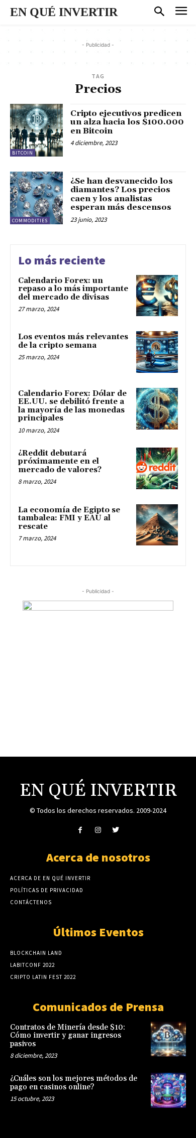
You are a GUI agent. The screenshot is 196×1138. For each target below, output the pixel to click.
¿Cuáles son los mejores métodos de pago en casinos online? (73, 1083)
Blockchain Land (36, 952)
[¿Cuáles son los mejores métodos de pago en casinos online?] (168, 1090)
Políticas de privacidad (46, 890)
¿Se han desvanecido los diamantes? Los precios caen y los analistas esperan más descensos (121, 194)
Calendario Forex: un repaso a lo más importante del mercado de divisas (73, 289)
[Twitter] (116, 830)
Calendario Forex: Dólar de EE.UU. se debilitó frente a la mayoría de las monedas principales (72, 406)
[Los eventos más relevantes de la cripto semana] (157, 352)
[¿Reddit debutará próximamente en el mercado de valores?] (157, 468)
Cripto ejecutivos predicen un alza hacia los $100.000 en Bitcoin (127, 122)
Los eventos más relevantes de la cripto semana (73, 341)
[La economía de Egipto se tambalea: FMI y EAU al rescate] (157, 525)
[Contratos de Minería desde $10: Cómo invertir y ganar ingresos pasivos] (168, 1039)
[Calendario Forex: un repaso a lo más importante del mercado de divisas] (157, 296)
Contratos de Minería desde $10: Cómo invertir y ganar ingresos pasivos (67, 1036)
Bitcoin (22, 153)
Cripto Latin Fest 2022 (43, 976)
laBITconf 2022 (32, 964)
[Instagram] (97, 830)
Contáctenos (31, 902)
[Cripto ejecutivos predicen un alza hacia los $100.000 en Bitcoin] (36, 130)
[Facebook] (80, 830)
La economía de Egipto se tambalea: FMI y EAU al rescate (69, 518)
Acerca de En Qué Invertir (50, 878)
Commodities (30, 220)
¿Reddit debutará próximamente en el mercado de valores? (60, 462)
